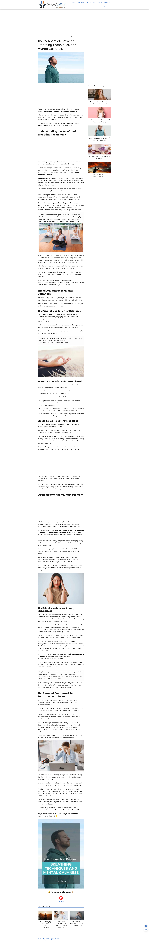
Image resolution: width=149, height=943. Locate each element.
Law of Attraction (83, 2)
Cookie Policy (50, 938)
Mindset (92, 2)
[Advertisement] (74, 22)
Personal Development (104, 2)
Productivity (107, 7)
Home (74, 2)
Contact (57, 938)
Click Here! (61, 901)
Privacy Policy (41, 938)
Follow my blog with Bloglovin (46, 940)
